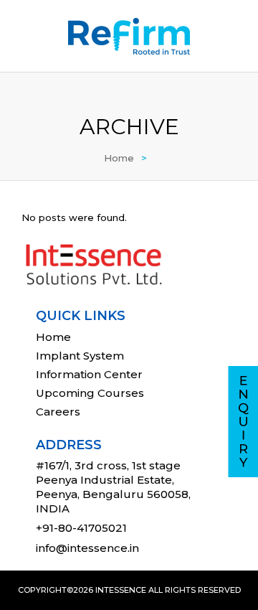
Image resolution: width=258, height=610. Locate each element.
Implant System (80, 355)
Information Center (89, 374)
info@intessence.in (87, 548)
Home (119, 158)
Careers (58, 411)
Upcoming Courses (90, 393)
